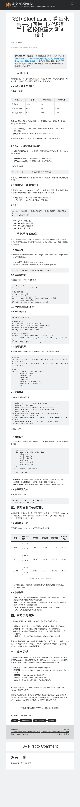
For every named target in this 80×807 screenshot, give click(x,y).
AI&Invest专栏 (26, 715)
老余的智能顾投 (22, 4)
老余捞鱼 (19, 42)
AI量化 (15, 720)
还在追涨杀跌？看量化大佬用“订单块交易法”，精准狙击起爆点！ (25, 733)
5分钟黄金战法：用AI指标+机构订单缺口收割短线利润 (55, 733)
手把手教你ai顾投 (40, 720)
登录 (29, 763)
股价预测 (51, 720)
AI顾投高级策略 (25, 720)
